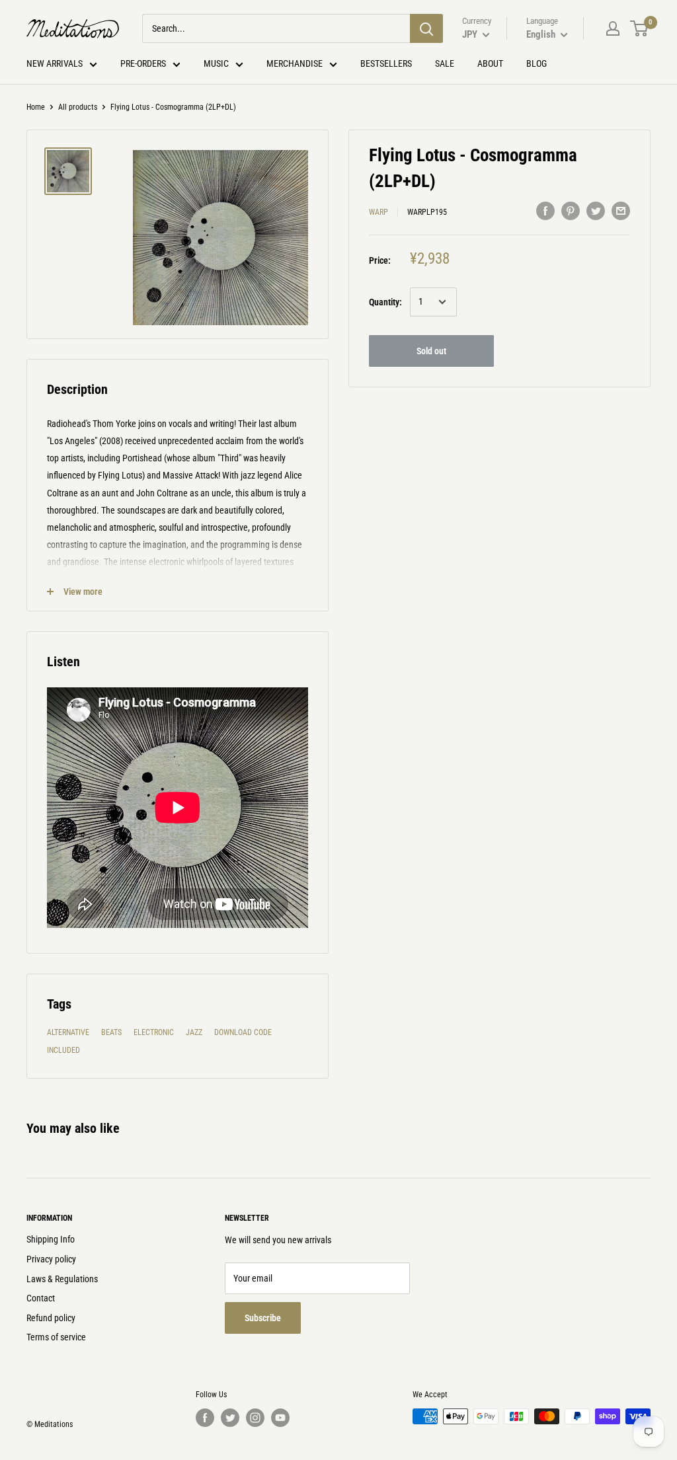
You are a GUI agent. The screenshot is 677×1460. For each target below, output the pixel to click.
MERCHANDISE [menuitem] (294, 63)
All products (77, 107)
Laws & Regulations (62, 1279)
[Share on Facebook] (545, 210)
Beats (111, 1032)
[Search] (426, 28)
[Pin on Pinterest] (570, 210)
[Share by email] (621, 210)
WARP (378, 212)
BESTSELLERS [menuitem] (386, 63)
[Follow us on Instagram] (255, 1417)
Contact (40, 1298)
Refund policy (50, 1318)
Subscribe (263, 1318)
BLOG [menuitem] (536, 63)
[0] (639, 28)
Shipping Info (50, 1239)
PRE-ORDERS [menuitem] (143, 63)
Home (35, 107)
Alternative (68, 1032)
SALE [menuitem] (444, 63)
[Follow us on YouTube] (280, 1417)
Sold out (431, 351)
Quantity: (385, 302)
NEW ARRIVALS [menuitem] (54, 63)
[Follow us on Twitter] (230, 1417)
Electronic (154, 1032)
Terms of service (56, 1337)
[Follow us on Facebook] (205, 1417)
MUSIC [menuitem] (216, 63)
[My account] (612, 28)
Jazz (194, 1032)
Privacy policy (51, 1259)
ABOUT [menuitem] (490, 63)
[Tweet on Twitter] (595, 210)
